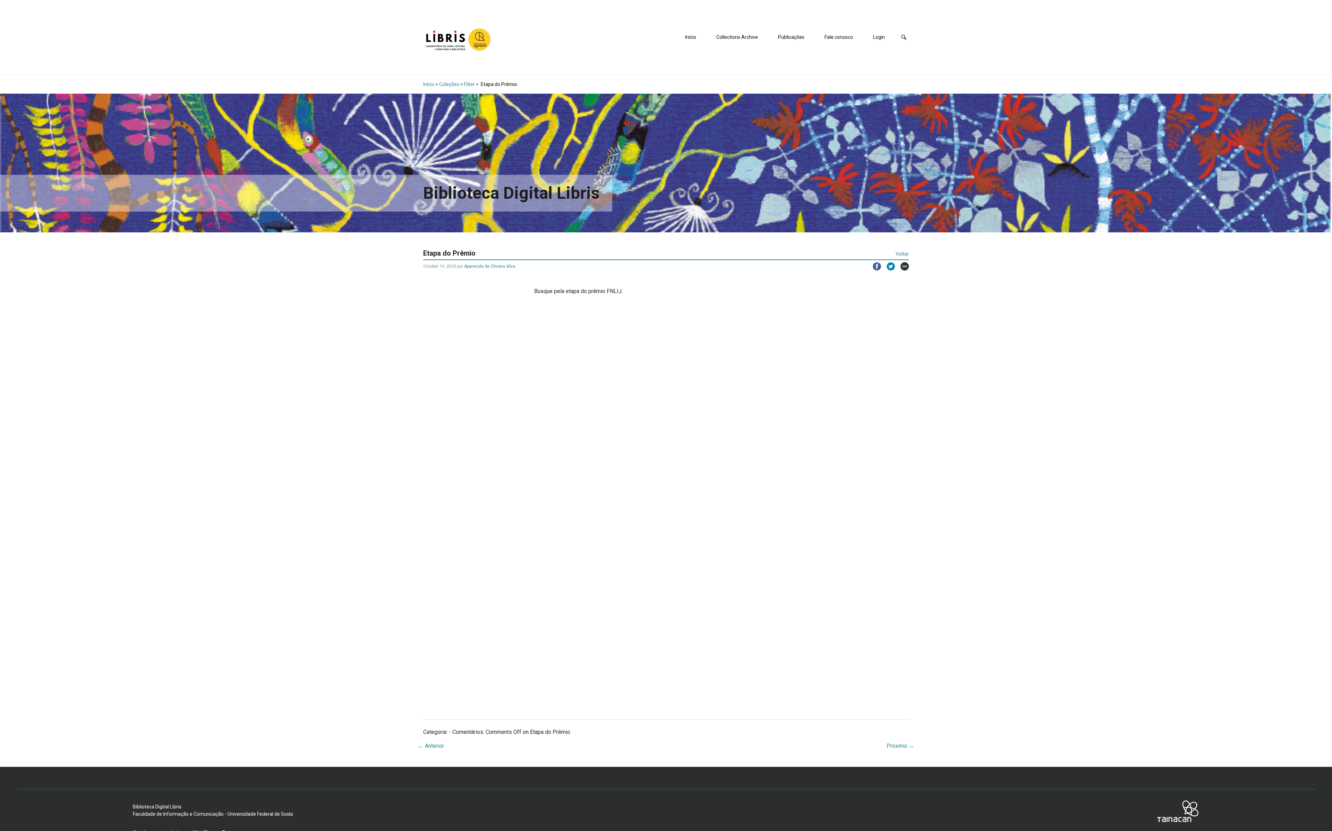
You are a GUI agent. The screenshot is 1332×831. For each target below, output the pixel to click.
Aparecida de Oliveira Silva (489, 266)
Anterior (431, 746)
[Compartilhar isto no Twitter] (888, 266)
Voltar (902, 254)
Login (879, 37)
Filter (469, 84)
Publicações (791, 37)
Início (690, 37)
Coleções (449, 84)
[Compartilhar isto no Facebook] (874, 266)
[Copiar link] (902, 266)
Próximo (900, 746)
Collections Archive (737, 37)
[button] (904, 37)
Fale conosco (839, 37)
